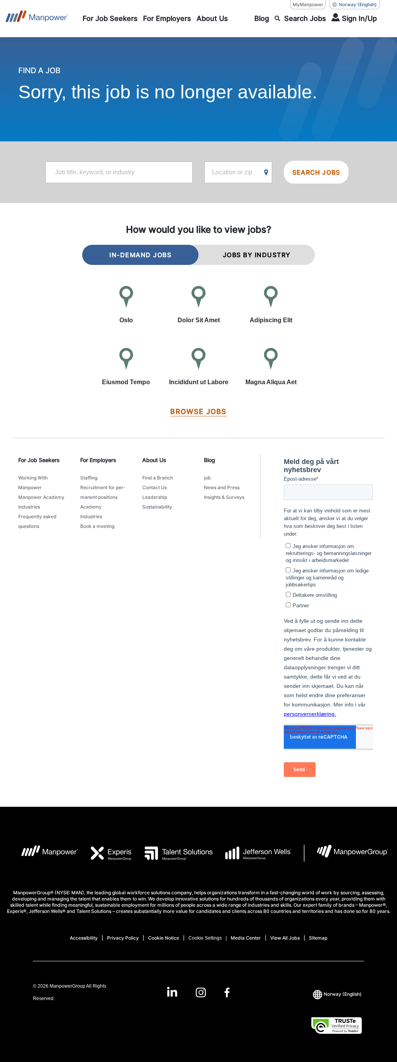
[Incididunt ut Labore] (198, 367)
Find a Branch (157, 478)
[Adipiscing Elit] (270, 305)
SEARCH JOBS (316, 172)
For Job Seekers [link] (39, 460)
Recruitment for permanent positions (103, 492)
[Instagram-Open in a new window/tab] (201, 992)
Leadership (154, 497)
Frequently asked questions (37, 521)
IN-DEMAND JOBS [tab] (140, 255)
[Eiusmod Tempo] (126, 367)
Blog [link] (209, 460)
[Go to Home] (37, 18)
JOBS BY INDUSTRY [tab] (257, 255)
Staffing (88, 478)
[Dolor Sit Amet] (198, 305)
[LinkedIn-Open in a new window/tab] (172, 992)
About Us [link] (154, 460)
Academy (91, 507)
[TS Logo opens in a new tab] (172, 853)
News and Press (222, 487)
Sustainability (157, 507)
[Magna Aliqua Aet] (270, 367)
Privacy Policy (123, 938)
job (207, 478)
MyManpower (308, 4)
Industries (29, 507)
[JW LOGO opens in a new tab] (252, 853)
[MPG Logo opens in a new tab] (346, 853)
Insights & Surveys (224, 497)
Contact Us (154, 487)
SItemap (318, 938)
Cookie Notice (163, 938)
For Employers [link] (98, 460)
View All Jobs (285, 938)
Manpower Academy (41, 497)
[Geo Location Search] (266, 172)
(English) (358, 4)
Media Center (246, 938)
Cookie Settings (205, 938)
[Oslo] (126, 305)
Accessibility (84, 938)
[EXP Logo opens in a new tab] (105, 853)
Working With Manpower (33, 482)
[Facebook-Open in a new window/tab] (227, 992)
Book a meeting (97, 526)
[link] (198, 992)
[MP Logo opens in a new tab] (43, 853)
